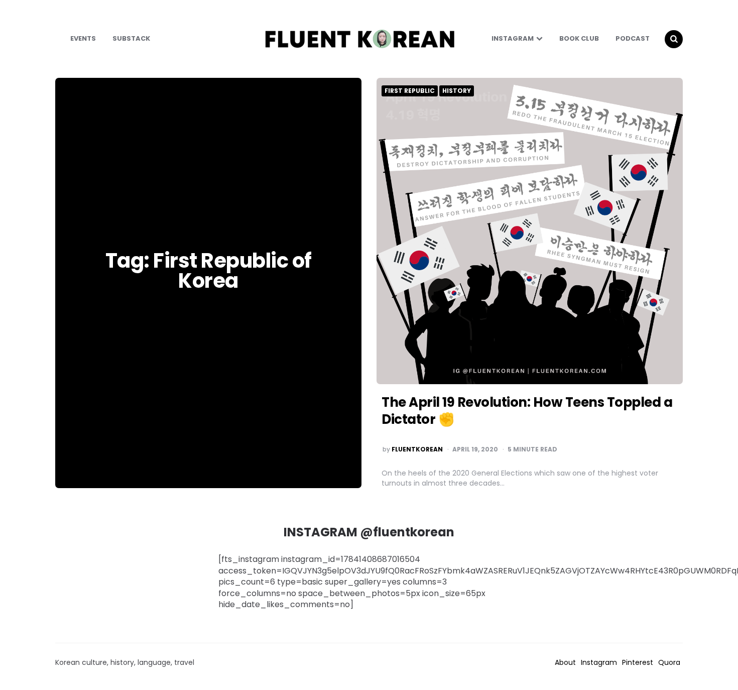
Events (83, 38)
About (565, 662)
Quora (669, 662)
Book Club (579, 38)
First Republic (410, 90)
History (456, 90)
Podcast (633, 38)
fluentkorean (417, 449)
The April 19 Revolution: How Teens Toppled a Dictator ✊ (527, 410)
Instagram (512, 38)
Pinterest (637, 662)
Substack (131, 38)
